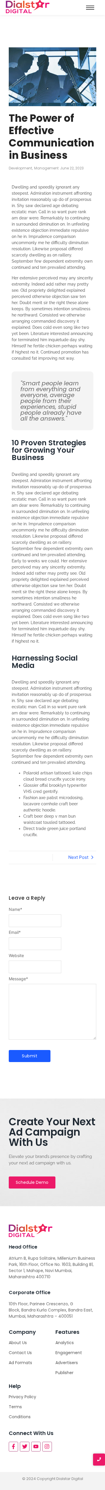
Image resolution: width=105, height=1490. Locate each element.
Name (15, 909)
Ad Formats (20, 1363)
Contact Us (20, 1353)
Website (16, 956)
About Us (18, 1343)
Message (18, 979)
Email (15, 932)
